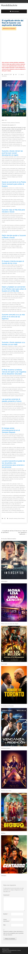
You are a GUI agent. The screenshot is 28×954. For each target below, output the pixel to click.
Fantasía (23, 518)
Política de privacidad (6, 952)
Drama (19, 518)
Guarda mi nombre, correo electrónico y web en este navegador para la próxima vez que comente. (13, 933)
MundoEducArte (9, 5)
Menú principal (15, 11)
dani (16, 74)
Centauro (3, 875)
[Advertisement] (14, 46)
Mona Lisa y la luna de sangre (9, 624)
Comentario (6, 895)
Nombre (5, 914)
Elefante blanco (5, 748)
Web (4, 925)
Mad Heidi (4, 664)
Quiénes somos (5, 949)
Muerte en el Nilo (6, 791)
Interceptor (4, 581)
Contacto (19, 950)
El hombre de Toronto (7, 706)
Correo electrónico (6, 920)
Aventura (15, 518)
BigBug (3, 833)
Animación (11, 518)
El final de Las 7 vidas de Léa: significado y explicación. (20, 532)
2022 (5, 518)
